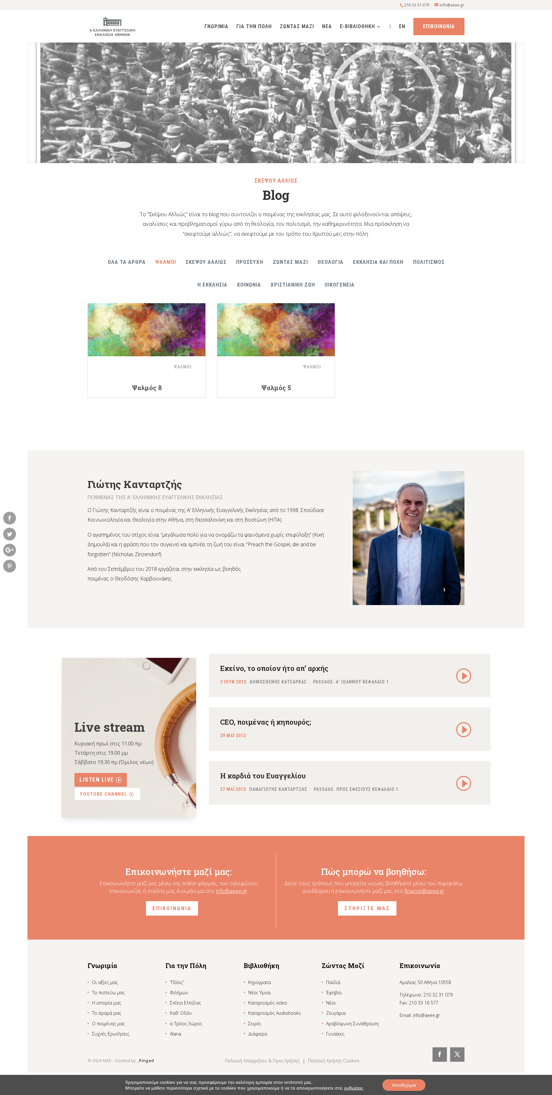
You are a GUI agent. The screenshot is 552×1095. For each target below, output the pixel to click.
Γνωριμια (216, 26)
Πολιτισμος (429, 262)
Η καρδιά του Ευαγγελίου (263, 775)
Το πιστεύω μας (108, 992)
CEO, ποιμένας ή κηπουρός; (265, 722)
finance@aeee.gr (424, 890)
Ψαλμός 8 (147, 387)
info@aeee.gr (231, 890)
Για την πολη (254, 26)
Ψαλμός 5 (276, 387)
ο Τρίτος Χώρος (186, 1023)
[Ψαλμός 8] (146, 325)
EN (402, 26)
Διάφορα (257, 1034)
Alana (175, 1034)
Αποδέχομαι (404, 1085)
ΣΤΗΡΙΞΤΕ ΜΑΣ (367, 908)
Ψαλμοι (165, 262)
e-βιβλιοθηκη (357, 26)
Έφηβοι (334, 992)
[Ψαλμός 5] (276, 325)
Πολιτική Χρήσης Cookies (334, 1061)
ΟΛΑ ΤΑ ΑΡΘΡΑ (127, 262)
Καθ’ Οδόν (181, 1013)
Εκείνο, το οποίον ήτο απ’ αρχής (274, 668)
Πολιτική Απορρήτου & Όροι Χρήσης (263, 1061)
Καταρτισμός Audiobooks (274, 1013)
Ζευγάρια (336, 1013)
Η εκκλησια (212, 284)
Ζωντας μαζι (290, 262)
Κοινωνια (249, 284)
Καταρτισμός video (267, 1003)
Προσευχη (249, 262)
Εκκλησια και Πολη (378, 262)
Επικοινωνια (439, 26)
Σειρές (254, 1023)
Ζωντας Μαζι (297, 26)
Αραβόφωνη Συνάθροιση (352, 1023)
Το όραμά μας (106, 1013)
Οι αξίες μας (105, 982)
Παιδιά (333, 982)
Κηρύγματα (259, 982)
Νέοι (331, 1003)
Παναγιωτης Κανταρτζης (278, 789)
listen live (97, 779)
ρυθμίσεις (353, 1088)
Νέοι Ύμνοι (259, 992)
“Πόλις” (177, 982)
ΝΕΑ (327, 26)
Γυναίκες (335, 1034)
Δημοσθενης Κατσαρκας (278, 682)
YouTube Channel (103, 794)
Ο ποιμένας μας (108, 1023)
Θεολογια (330, 262)
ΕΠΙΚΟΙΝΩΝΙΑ (172, 908)
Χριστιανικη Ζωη (293, 284)
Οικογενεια (340, 284)
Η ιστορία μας (106, 1003)
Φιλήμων (179, 992)
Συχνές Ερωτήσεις (110, 1034)
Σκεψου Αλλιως (206, 262)
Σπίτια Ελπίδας (185, 1003)
